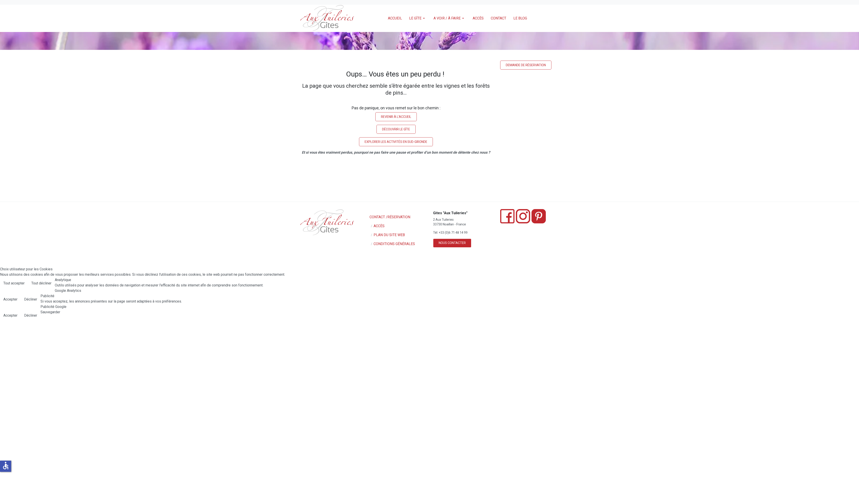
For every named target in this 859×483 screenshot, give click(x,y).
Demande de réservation (526, 65)
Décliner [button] (30, 299)
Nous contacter (452, 243)
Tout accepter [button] (14, 283)
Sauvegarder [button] (50, 312)
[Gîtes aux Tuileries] (327, 18)
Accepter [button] (10, 299)
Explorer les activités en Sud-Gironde (396, 142)
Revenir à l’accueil (396, 117)
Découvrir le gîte (396, 129)
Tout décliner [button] (41, 283)
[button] (418, 18)
